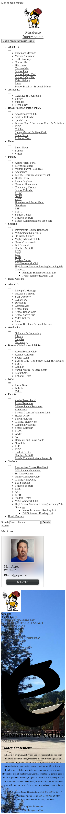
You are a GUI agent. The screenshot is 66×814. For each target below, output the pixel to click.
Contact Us (21, 62)
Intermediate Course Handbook (31, 229)
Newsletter (20, 205)
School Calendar (24, 190)
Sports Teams (22, 120)
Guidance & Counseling (28, 95)
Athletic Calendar (24, 117)
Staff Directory (23, 59)
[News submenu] (9, 145)
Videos (18, 153)
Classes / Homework (26, 184)
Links (18, 83)
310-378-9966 (47, 792)
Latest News (21, 147)
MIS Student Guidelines (28, 232)
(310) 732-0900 (17, 626)
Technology (21, 104)
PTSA (18, 126)
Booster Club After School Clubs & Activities (39, 123)
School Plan (21, 71)
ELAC (18, 193)
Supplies (19, 101)
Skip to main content (12, 2)
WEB (18, 257)
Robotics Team (23, 138)
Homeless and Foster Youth (29, 202)
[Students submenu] (9, 227)
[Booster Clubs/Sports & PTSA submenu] (9, 111)
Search (5, 522)
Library (19, 98)
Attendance (21, 171)
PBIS (18, 251)
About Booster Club (26, 114)
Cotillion (19, 129)
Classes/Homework (25, 242)
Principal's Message (25, 53)
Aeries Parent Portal (25, 162)
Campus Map (22, 68)
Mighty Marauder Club (27, 239)
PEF (17, 208)
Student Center (23, 214)
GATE (18, 196)
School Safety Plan (25, 77)
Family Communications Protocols (33, 220)
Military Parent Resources (28, 168)
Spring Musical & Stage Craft (31, 132)
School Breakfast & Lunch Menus (33, 86)
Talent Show (21, 135)
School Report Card (25, 74)
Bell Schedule (22, 245)
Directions (20, 65)
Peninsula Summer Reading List (39, 272)
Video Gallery (22, 80)
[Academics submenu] (9, 93)
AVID (18, 199)
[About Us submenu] (9, 50)
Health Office (22, 178)
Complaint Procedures (33, 806)
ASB (17, 254)
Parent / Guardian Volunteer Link (32, 175)
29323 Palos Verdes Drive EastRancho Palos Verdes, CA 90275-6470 (22, 621)
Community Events (25, 187)
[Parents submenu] (9, 160)
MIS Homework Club (26, 263)
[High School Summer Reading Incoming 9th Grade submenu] (23, 270)
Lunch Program (23, 181)
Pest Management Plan (33, 810)
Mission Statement (25, 56)
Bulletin (19, 150)
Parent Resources (24, 165)
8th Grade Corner (24, 236)
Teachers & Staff (24, 217)
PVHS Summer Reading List (37, 275)
